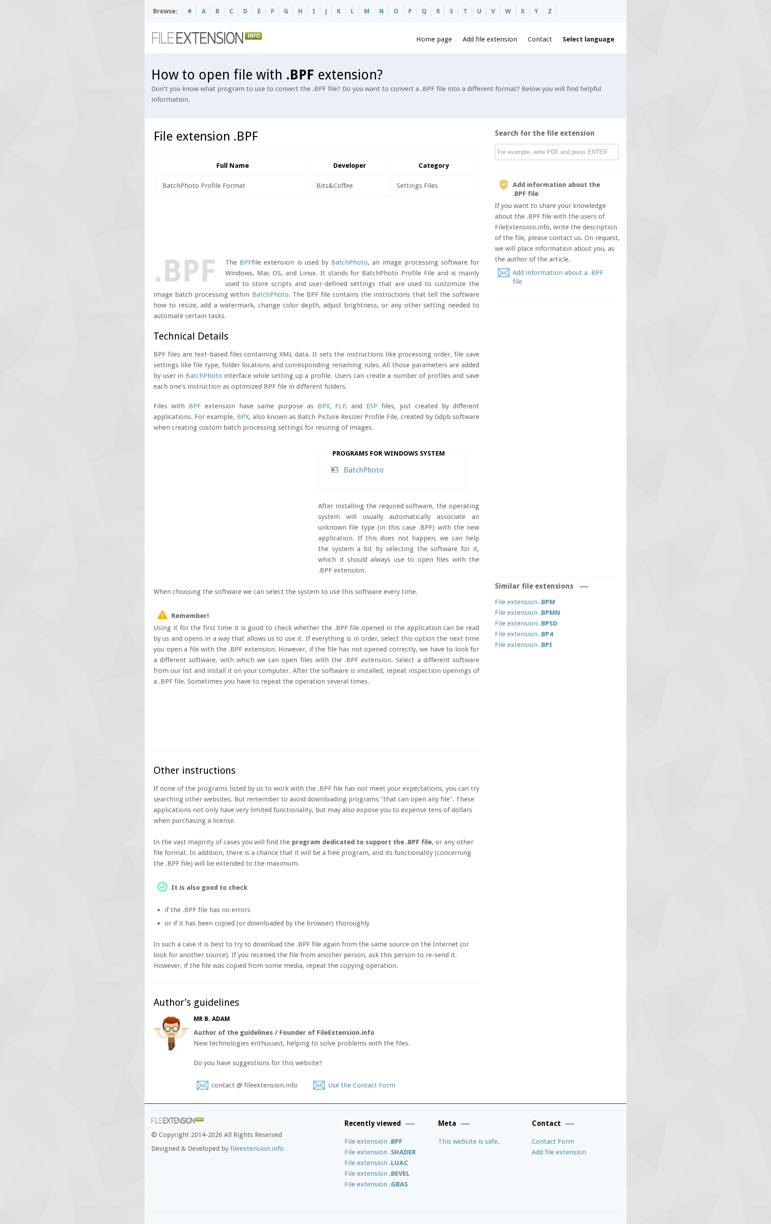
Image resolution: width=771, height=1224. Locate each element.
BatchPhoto (349, 262)
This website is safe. (468, 1141)
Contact (540, 39)
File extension (525, 602)
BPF (246, 262)
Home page (434, 39)
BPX (324, 406)
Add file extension (490, 39)
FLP (340, 406)
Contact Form (553, 1141)
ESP (371, 406)
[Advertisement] (315, 225)
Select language (588, 39)
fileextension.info (257, 1149)
